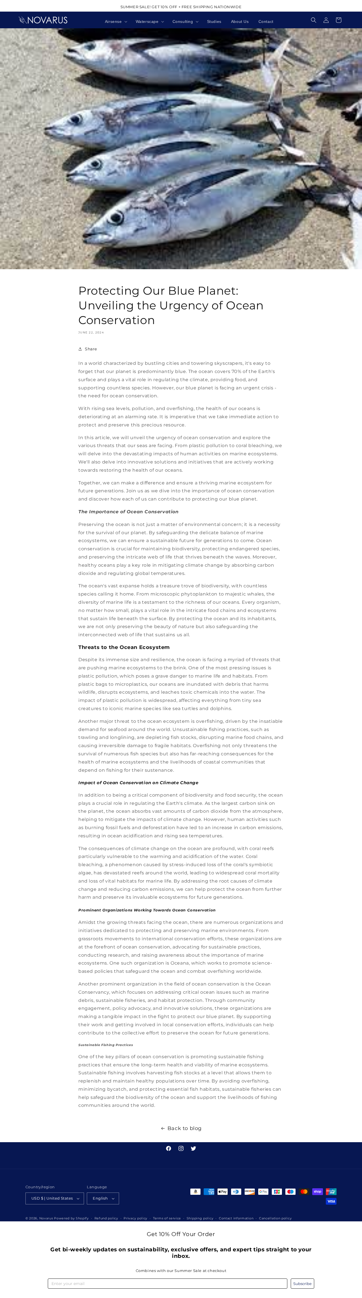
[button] (116, 21)
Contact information (236, 1218)
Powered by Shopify (71, 1218)
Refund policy (106, 1218)
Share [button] (91, 349)
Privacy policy (135, 1218)
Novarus (46, 1218)
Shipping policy (200, 1218)
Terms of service (167, 1218)
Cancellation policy (275, 1218)
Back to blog (184, 1128)
